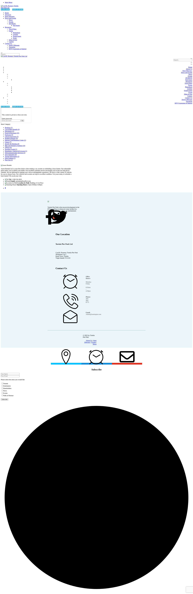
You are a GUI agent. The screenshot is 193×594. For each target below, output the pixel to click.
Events (93, 342)
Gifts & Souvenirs (11, 137)
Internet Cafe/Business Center (15, 140)
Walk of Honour (8, 395)
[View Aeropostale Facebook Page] (5, 188)
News (94, 344)
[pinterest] (60, 217)
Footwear (9, 135)
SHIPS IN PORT (17, 9)
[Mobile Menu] (191, 62)
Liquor (8, 142)
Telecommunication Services (15, 153)
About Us (89, 340)
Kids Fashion (10, 158)
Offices (8, 147)
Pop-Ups (9, 160)
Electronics (9, 131)
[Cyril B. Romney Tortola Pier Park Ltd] (11, 8)
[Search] (191, 58)
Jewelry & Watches (12, 144)
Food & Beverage (12, 133)
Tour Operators (11, 155)
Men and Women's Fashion (15, 146)
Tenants (5, 383)
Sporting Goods (11, 149)
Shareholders (7, 388)
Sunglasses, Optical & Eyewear (16, 151)
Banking (8, 127)
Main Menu (8, 2)
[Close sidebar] (191, 64)
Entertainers (7, 386)
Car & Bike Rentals (12, 129)
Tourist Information (12, 156)
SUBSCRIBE (5, 9)
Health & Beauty (11, 138)
